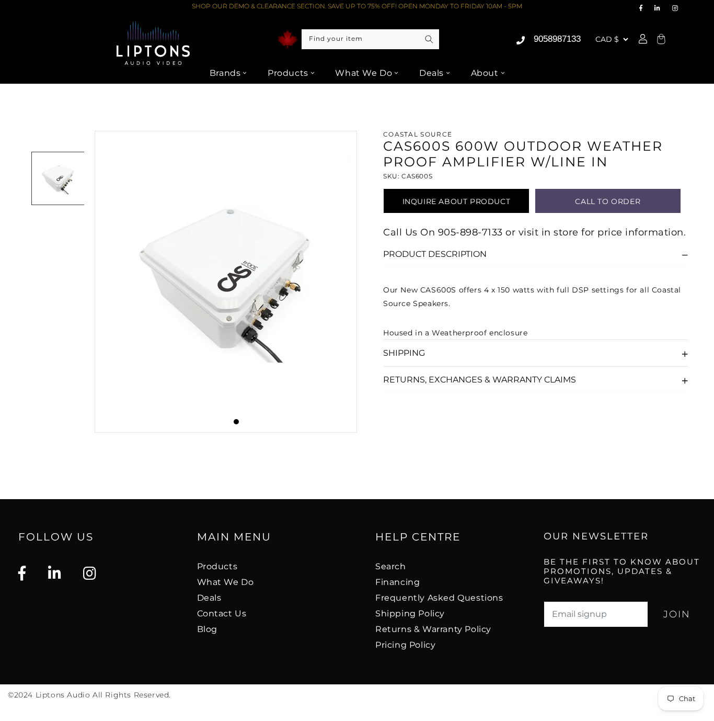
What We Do (363, 73)
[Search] (429, 39)
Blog (207, 629)
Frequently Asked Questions (439, 598)
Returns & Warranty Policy (433, 629)
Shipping (404, 353)
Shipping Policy (410, 613)
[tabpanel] (225, 281)
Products (288, 73)
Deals (431, 73)
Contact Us (222, 613)
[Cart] (659, 39)
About (485, 73)
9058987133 (557, 39)
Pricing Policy (405, 645)
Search (390, 566)
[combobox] (370, 39)
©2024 (22, 695)
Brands (225, 73)
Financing (397, 582)
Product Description (435, 254)
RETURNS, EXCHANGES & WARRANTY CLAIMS (479, 380)
